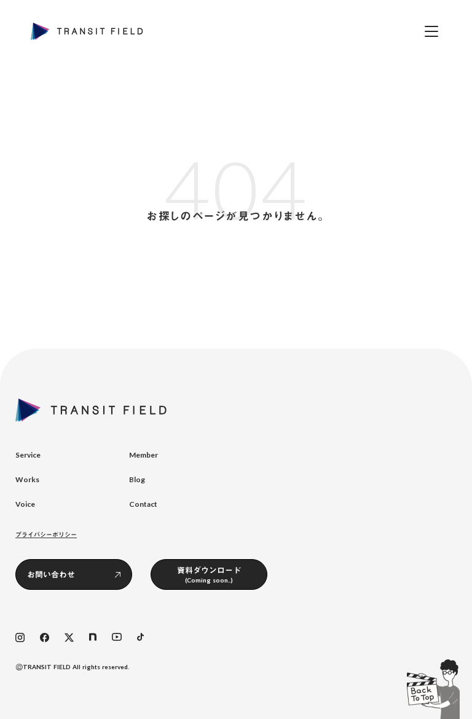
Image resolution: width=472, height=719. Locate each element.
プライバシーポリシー (46, 534)
